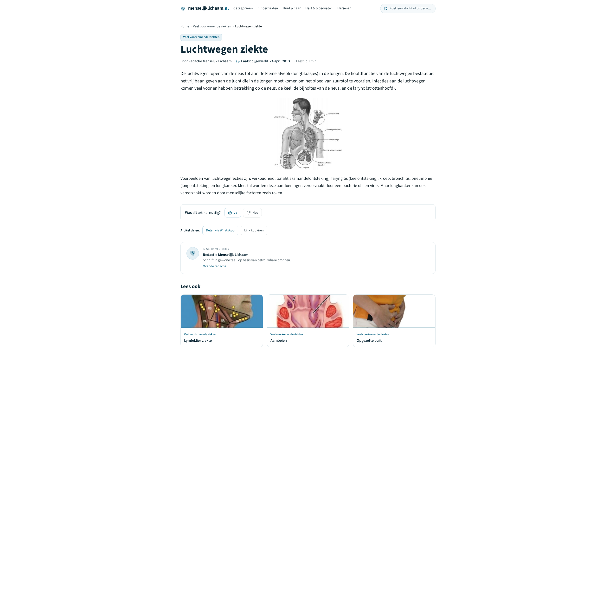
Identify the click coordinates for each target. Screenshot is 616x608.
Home (184, 26)
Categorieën (243, 8)
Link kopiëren (254, 230)
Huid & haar (292, 8)
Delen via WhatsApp (220, 230)
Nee (255, 212)
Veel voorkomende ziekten (212, 26)
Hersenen (344, 8)
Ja (235, 212)
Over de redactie (214, 266)
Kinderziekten (267, 8)
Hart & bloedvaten (319, 8)
